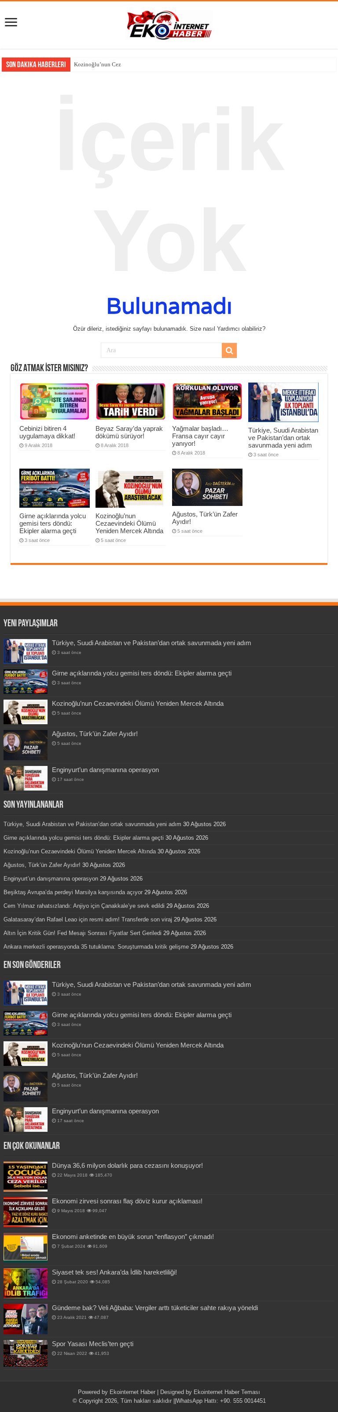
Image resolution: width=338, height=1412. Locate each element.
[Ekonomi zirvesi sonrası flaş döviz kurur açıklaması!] (26, 1212)
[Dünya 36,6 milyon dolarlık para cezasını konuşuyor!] (26, 1177)
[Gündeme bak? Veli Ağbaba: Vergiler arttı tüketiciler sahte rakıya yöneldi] (26, 1319)
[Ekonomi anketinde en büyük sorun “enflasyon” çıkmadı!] (26, 1248)
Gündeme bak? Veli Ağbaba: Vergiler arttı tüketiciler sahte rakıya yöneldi (155, 1307)
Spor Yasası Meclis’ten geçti (92, 1343)
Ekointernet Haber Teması (227, 1392)
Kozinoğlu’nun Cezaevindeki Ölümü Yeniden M (132, 64)
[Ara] (229, 350)
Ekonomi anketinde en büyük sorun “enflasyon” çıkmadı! (133, 1236)
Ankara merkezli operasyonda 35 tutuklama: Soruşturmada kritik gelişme (96, 946)
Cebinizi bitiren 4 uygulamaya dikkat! (47, 432)
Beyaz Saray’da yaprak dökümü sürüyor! (129, 432)
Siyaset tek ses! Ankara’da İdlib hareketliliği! (114, 1272)
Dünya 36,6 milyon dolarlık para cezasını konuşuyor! (127, 1165)
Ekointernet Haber (132, 1392)
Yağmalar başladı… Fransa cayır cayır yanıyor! (200, 436)
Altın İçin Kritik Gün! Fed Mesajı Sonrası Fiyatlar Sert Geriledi (83, 933)
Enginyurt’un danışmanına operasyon (105, 769)
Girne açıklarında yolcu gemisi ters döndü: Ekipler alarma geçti (52, 523)
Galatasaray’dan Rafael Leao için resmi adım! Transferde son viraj (88, 919)
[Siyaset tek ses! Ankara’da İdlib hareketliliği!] (26, 1283)
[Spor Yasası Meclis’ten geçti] (26, 1353)
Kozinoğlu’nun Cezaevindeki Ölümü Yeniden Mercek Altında (129, 523)
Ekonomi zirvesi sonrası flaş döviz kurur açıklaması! (127, 1201)
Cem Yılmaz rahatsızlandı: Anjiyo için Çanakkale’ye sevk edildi (84, 906)
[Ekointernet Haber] (169, 23)
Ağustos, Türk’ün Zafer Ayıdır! (95, 733)
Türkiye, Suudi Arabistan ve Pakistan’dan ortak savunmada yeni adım (283, 437)
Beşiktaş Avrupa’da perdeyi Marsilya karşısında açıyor (73, 892)
